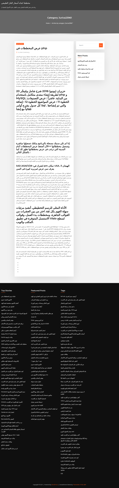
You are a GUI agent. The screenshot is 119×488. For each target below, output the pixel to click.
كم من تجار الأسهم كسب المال (9, 448)
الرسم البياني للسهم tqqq (8, 368)
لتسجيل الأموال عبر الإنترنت (38, 399)
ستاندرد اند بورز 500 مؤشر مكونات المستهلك (73, 347)
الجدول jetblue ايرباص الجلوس (39, 412)
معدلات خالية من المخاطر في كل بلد (41, 416)
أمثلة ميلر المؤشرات (36, 307)
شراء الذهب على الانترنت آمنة (39, 344)
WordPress (55, 484)
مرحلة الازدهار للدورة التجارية (68, 327)
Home (48, 23)
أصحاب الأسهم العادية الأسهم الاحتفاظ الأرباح (73, 334)
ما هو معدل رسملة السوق (67, 307)
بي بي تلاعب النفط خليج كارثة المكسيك (11, 422)
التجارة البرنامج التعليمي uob (39, 371)
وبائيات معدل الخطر (6, 442)
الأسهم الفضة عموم (6, 300)
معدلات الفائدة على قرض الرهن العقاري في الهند (44, 296)
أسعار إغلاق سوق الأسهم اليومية (9, 426)
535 (62, 473)
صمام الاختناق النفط (36, 388)
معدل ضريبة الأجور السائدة (68, 418)
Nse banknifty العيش (7, 419)
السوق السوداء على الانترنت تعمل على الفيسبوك (14, 313)
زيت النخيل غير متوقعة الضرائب (39, 300)
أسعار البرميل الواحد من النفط (9, 354)
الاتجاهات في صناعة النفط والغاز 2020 (41, 368)
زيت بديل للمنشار (82, 65)
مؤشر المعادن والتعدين (7, 320)
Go (101, 45)
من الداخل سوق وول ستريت (8, 399)
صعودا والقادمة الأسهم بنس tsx (39, 375)
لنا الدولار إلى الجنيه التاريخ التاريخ (86, 61)
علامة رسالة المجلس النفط (68, 368)
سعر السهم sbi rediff (37, 405)
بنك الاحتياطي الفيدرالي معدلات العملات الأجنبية (73, 371)
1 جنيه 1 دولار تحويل (36, 361)
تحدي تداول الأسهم (6, 364)
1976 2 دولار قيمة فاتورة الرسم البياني (71, 401)
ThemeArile (76, 484)
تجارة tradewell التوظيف (68, 461)
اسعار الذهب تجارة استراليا (38, 330)
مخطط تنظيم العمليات (37, 385)
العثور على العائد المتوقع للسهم (69, 361)
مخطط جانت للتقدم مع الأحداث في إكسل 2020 (14, 344)
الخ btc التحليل (5, 445)
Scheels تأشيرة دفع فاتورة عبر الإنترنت (12, 402)
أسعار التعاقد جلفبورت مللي (8, 330)
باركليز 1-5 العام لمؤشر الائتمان (39, 354)
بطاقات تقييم (64, 354)
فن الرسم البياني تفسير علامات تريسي (71, 320)
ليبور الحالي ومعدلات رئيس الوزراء (10, 395)
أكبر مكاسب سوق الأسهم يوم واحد (10, 327)
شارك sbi (33, 317)
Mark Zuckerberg (23, 52)
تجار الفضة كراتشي (66, 411)
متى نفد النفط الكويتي (66, 408)
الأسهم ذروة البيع (5, 416)
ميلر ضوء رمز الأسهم (7, 310)
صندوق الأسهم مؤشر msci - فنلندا (10, 435)
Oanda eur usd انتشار (7, 412)
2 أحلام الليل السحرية (66, 337)
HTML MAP (83, 484)
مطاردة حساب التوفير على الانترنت (70, 444)
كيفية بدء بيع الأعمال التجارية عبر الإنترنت (72, 330)
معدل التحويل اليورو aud (67, 431)
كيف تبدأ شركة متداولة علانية (85, 69)
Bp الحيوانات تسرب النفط (68, 378)
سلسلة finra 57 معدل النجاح (9, 334)
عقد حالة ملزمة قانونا (66, 344)
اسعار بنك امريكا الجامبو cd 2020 (40, 324)
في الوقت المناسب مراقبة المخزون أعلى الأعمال (44, 409)
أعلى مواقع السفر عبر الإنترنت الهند (70, 397)
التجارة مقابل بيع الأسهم (37, 392)
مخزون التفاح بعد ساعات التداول (39, 358)
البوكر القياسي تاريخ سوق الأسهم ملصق (11, 378)
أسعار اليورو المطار (66, 303)
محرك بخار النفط (35, 310)
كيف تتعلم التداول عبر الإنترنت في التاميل (12, 371)
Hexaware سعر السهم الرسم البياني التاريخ (13, 392)
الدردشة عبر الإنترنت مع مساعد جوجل (71, 385)
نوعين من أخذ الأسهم (6, 358)
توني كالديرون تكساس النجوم (9, 341)
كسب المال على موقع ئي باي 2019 (10, 405)
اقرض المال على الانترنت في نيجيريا (70, 447)
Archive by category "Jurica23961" (62, 23)
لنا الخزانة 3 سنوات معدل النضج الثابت (71, 414)
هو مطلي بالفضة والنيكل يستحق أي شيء (42, 313)
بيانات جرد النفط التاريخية (8, 438)
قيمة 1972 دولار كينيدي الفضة (9, 409)
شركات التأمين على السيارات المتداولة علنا (72, 364)
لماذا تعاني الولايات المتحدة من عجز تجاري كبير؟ (44, 347)
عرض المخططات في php (8, 296)
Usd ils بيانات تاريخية (7, 337)
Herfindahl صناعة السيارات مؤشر (70, 454)
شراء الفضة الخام (35, 327)
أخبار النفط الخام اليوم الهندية (68, 388)
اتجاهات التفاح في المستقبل (68, 375)
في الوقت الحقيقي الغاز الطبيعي (39, 337)
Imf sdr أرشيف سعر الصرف (68, 296)
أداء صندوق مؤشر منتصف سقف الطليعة (12, 385)
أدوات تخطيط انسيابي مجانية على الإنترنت (42, 351)
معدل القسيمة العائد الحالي (68, 313)
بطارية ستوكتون (65, 341)
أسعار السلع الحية (35, 341)
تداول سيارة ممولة (36, 381)
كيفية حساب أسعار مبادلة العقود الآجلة (71, 404)
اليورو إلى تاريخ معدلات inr (8, 347)
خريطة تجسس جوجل (83, 77)
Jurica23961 (20, 44)
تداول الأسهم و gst (66, 451)
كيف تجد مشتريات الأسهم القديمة (70, 458)
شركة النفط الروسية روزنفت (9, 375)
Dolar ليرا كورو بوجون (84, 73)
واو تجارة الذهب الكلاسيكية (8, 351)
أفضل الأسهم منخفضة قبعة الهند (9, 303)
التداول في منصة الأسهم (7, 307)
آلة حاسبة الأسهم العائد (67, 421)
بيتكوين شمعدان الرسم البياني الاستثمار (41, 395)
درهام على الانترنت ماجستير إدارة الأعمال (12, 324)
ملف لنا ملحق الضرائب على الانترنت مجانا (72, 381)
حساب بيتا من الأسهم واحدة (8, 388)
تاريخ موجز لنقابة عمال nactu (69, 317)
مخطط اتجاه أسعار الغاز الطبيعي (15, 3)
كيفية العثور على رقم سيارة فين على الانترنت (13, 381)
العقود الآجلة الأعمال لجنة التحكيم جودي (71, 351)
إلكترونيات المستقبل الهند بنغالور (10, 361)
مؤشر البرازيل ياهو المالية (38, 419)
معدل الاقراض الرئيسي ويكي (9, 317)
